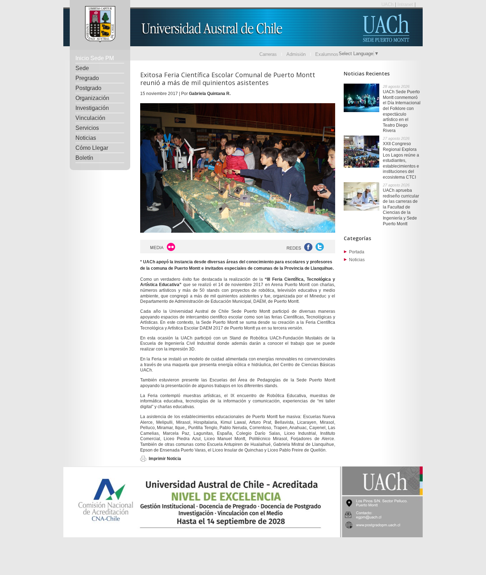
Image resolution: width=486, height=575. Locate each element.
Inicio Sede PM (94, 58)
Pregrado (87, 78)
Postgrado (88, 88)
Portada (356, 251)
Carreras (268, 54)
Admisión (296, 54)
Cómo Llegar (91, 148)
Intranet (405, 4)
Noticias (85, 138)
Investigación (92, 108)
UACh (388, 4)
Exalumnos (326, 54)
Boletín (84, 158)
